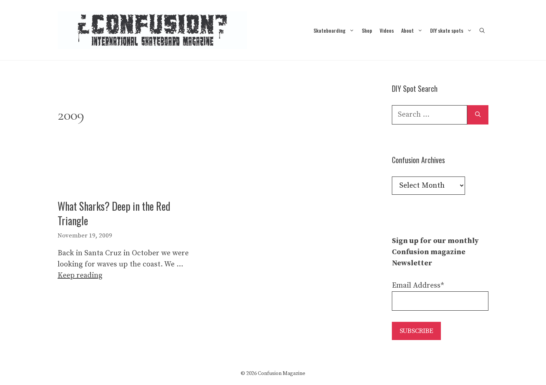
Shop (367, 30)
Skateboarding (329, 30)
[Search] (477, 114)
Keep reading (80, 275)
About (407, 30)
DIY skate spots (446, 30)
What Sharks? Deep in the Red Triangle (114, 213)
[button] (482, 30)
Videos (387, 30)
